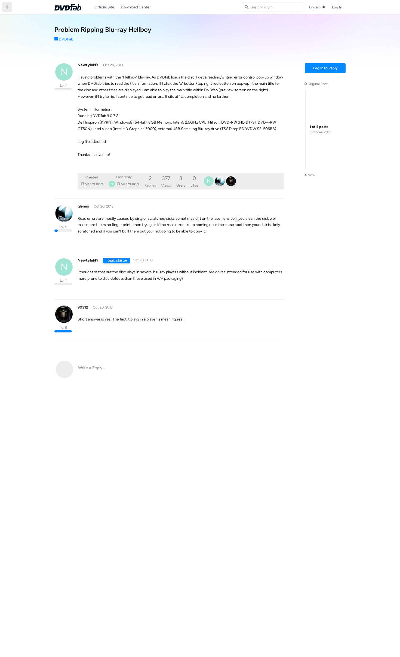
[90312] (231, 181)
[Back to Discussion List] (7, 7)
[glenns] (220, 181)
